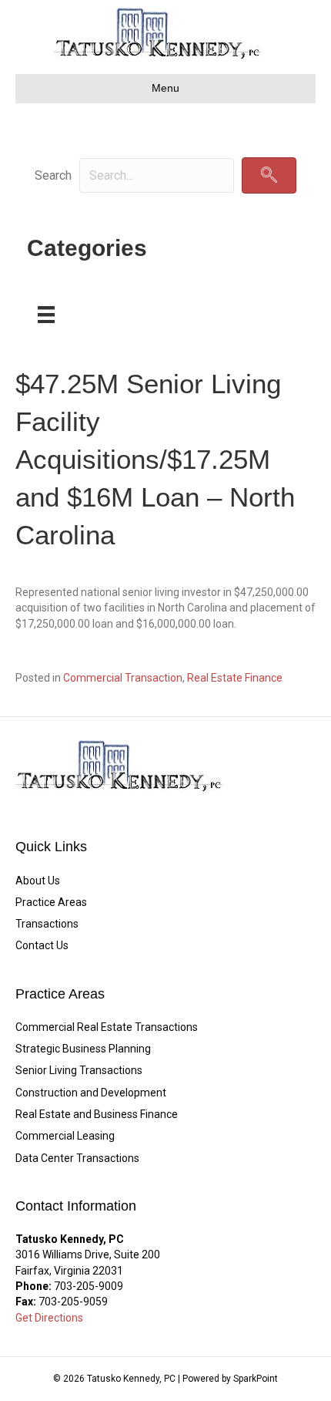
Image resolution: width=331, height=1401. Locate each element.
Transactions (47, 924)
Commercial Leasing (65, 1136)
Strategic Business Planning (83, 1048)
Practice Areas (51, 902)
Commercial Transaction (122, 678)
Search (53, 175)
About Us (37, 880)
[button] (269, 175)
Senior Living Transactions (78, 1070)
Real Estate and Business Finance (96, 1114)
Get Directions (49, 1318)
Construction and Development (90, 1092)
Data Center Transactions (77, 1158)
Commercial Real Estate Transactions (106, 1027)
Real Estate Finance (235, 678)
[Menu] (46, 314)
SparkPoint (255, 1378)
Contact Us (42, 945)
